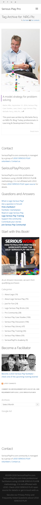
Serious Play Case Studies (15, 317)
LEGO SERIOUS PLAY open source (21, 184)
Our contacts (35, 20)
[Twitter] (4, 2)
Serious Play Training (13, 331)
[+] (20, 60)
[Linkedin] (11, 2)
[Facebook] (7, 2)
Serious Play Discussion (14, 322)
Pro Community (11, 312)
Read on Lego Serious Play (12, 213)
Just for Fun (9, 303)
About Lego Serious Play (15, 299)
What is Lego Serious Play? (13, 201)
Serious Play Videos (13, 335)
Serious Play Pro (11, 8)
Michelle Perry (8, 111)
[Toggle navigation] (36, 9)
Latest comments (10, 383)
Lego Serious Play (29, 108)
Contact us (15, 161)
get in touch (26, 490)
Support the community (11, 219)
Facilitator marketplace (11, 210)
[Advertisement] (19, 428)
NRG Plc (17, 111)
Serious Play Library (13, 326)
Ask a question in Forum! (12, 204)
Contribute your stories (11, 221)
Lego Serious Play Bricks (15, 308)
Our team (26, 20)
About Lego (9, 294)
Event (20, 108)
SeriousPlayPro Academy (15, 340)
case (15, 108)
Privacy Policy (24, 494)
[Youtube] (15, 2)
